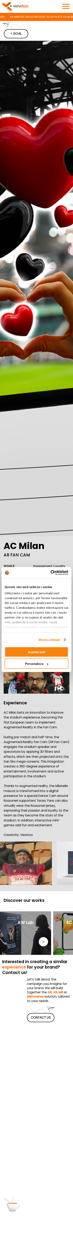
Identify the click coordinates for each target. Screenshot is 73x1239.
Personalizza (34, 663)
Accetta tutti (36, 652)
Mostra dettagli (49, 639)
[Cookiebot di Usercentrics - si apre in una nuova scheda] (51, 572)
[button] (62, 688)
